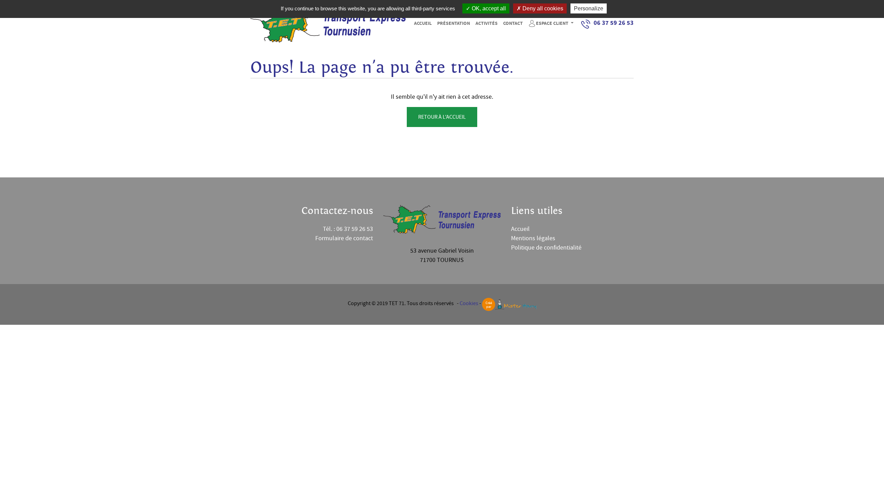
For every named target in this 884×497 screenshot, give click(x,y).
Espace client (552, 23)
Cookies (469, 303)
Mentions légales (533, 238)
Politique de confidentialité (546, 248)
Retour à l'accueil (442, 117)
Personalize (588, 8)
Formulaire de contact (344, 238)
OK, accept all (488, 8)
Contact (513, 23)
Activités (486, 23)
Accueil (423, 23)
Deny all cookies (542, 8)
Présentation (453, 23)
